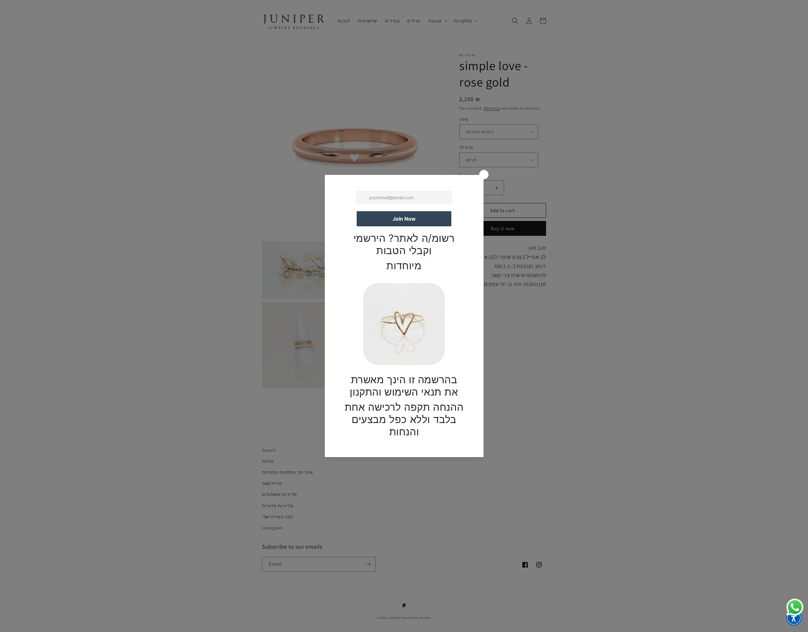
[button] (794, 618)
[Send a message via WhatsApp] (795, 607)
